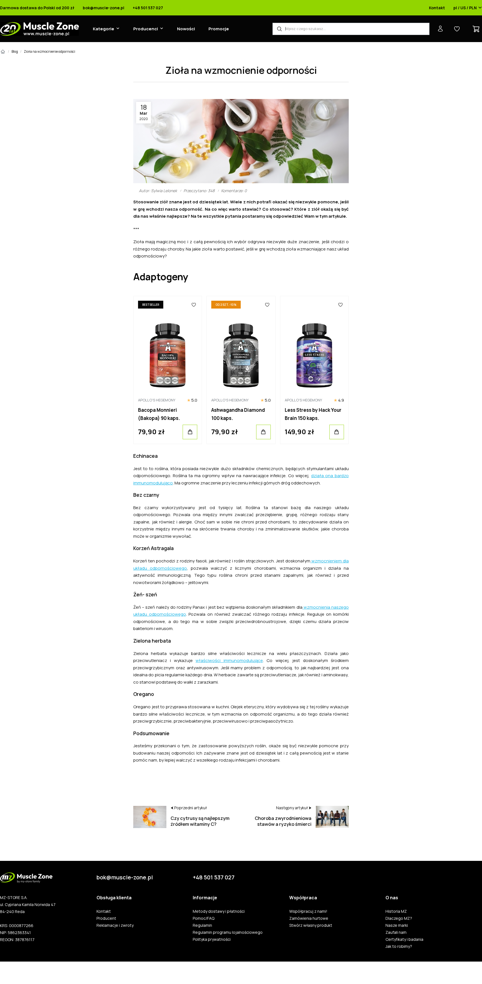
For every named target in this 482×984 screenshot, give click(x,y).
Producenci (145, 29)
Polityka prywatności (212, 939)
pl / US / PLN (465, 8)
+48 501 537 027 (148, 8)
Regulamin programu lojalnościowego (228, 932)
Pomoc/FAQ (203, 918)
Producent (106, 918)
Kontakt (437, 8)
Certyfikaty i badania (404, 939)
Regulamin (202, 925)
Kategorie (103, 29)
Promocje (218, 29)
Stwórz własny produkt (310, 925)
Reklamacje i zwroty (115, 925)
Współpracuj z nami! (308, 911)
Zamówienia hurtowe (308, 918)
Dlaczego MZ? (398, 918)
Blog (15, 51)
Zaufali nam (396, 932)
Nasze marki (396, 925)
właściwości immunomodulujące (229, 660)
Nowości (186, 29)
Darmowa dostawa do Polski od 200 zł (37, 8)
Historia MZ (396, 911)
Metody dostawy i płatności (219, 911)
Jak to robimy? (398, 946)
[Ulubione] (194, 305)
